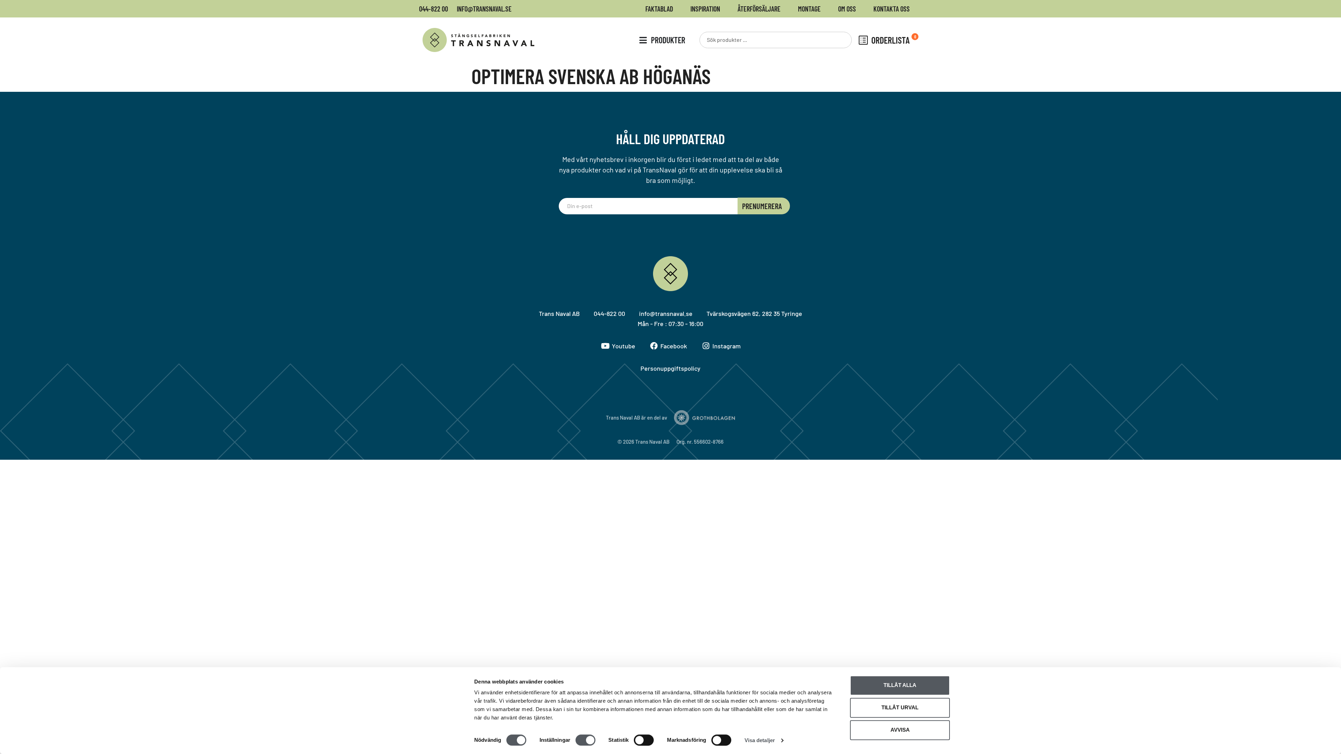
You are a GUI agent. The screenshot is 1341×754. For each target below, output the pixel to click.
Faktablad (659, 9)
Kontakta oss (891, 9)
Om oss (847, 9)
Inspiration (705, 9)
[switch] (585, 740)
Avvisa (900, 730)
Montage (809, 9)
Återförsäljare (759, 9)
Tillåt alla (900, 685)
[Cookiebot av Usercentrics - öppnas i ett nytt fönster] (428, 740)
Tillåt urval (899, 707)
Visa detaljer (760, 740)
